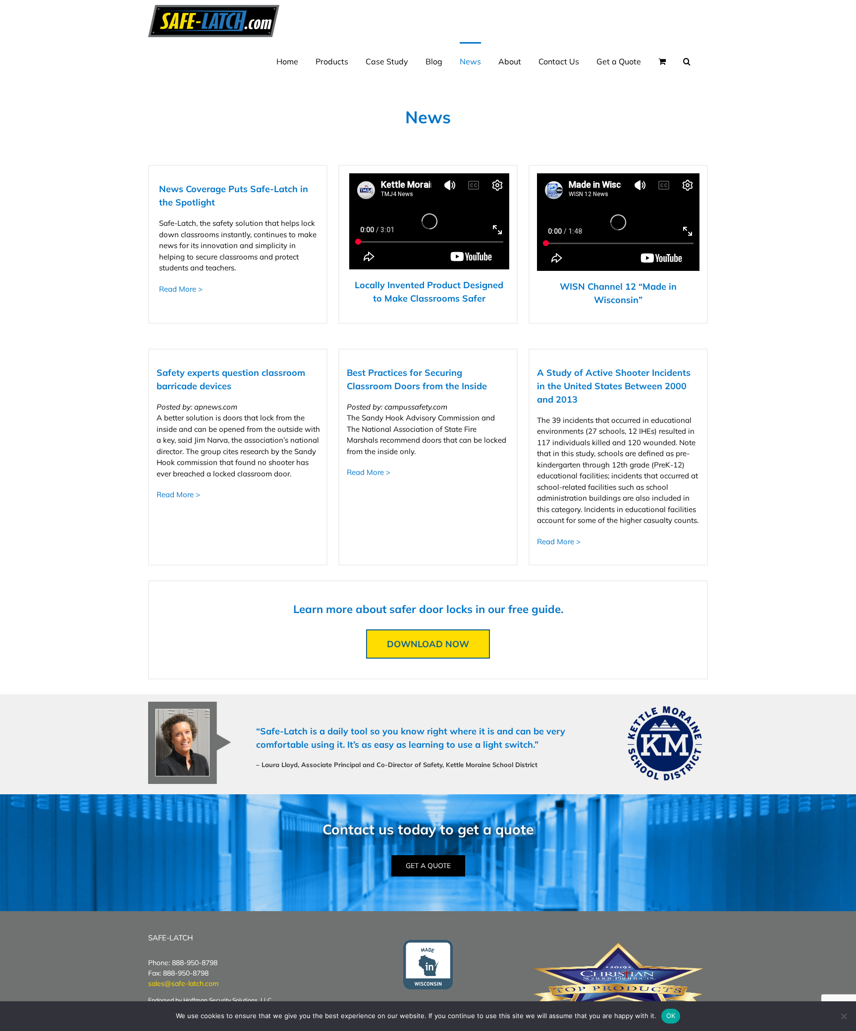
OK (671, 1016)
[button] (687, 60)
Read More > (181, 289)
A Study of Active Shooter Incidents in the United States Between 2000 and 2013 (614, 386)
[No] (844, 1016)
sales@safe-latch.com (183, 983)
